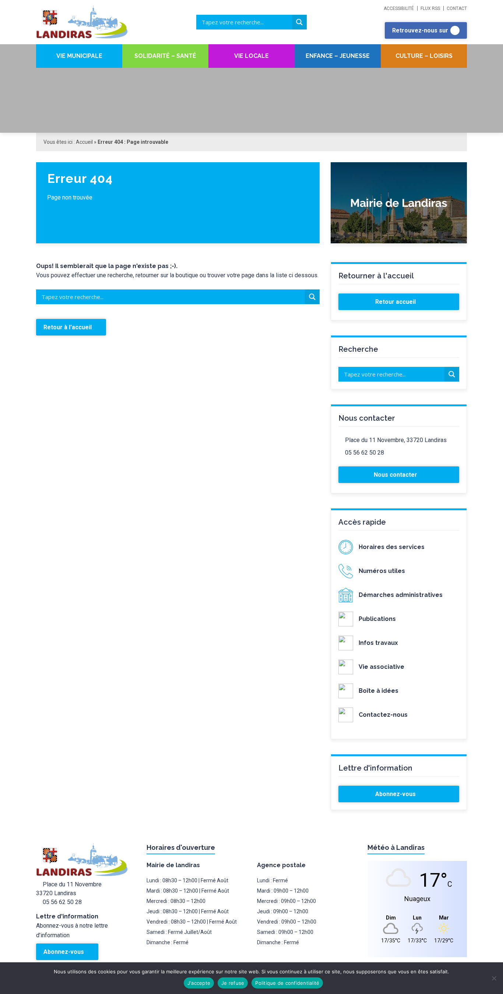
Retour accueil (396, 301)
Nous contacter (396, 474)
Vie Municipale (79, 55)
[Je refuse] (493, 978)
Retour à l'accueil (68, 327)
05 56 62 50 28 (364, 452)
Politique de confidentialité (287, 983)
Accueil (84, 142)
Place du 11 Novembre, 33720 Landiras (396, 440)
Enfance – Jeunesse (338, 55)
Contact (457, 8)
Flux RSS (430, 8)
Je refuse (232, 983)
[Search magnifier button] (299, 22)
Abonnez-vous (396, 793)
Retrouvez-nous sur (421, 30)
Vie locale (251, 55)
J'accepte (198, 983)
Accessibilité (399, 8)
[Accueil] (91, 22)
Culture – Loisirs (424, 55)
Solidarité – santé (165, 55)
